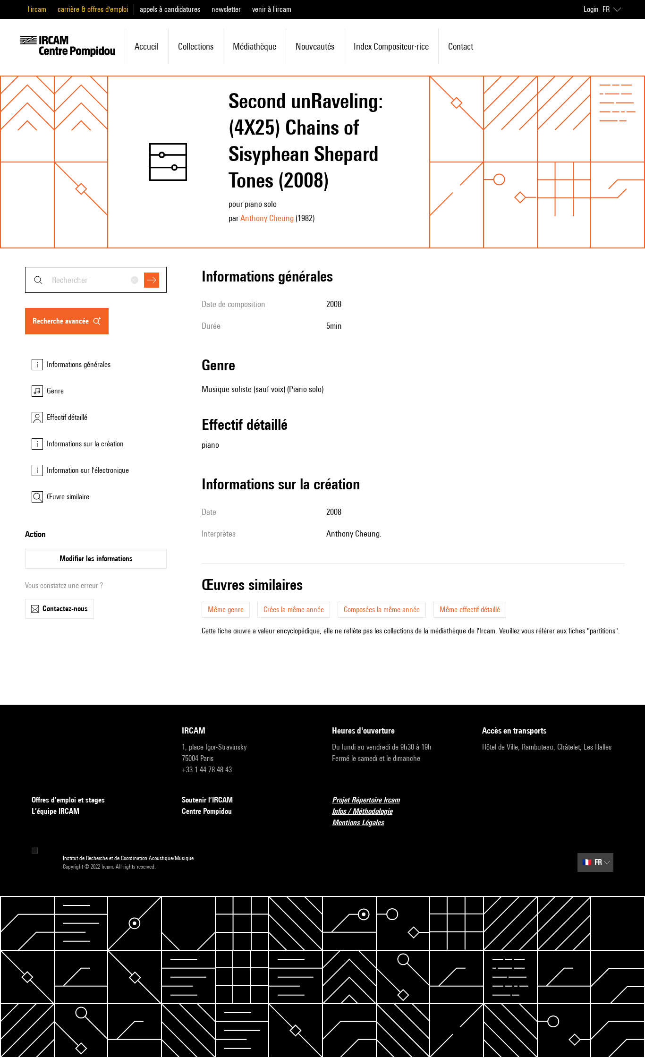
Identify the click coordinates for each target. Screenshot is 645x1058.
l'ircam (37, 9)
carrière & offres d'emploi (93, 9)
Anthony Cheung (267, 218)
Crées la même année (293, 609)
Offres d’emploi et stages (68, 799)
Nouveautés (315, 46)
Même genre (226, 609)
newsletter (226, 9)
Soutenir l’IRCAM (207, 799)
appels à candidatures (170, 9)
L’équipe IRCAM (55, 811)
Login (591, 9)
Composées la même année (382, 609)
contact (460, 46)
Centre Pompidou (207, 811)
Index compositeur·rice (391, 46)
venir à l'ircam (271, 9)
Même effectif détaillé (470, 609)
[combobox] (96, 280)
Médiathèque (254, 46)
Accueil (147, 46)
